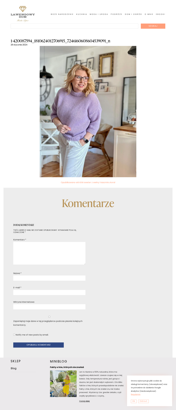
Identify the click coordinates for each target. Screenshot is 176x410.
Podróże (116, 14)
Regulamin (135, 395)
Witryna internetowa (23, 302)
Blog (13, 368)
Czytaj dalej (87, 401)
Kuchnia (81, 14)
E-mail (17, 288)
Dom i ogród (133, 14)
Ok (133, 401)
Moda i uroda (99, 14)
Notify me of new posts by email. (32, 335)
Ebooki (160, 14)
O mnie (149, 14)
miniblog (58, 361)
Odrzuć (143, 401)
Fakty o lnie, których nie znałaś (67, 367)
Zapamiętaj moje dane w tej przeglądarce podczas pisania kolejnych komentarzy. (47, 323)
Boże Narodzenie (62, 14)
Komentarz (19, 240)
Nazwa (17, 273)
